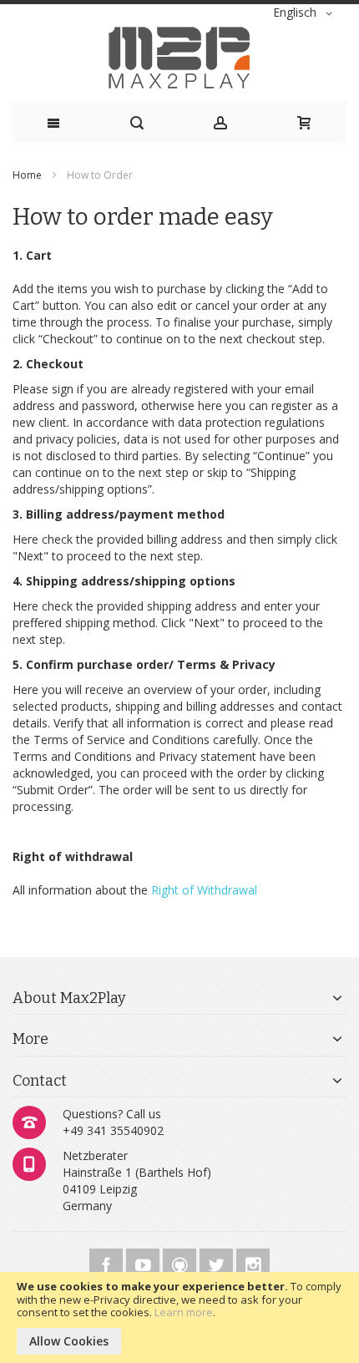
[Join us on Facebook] (107, 1262)
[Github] (181, 1262)
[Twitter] (218, 1262)
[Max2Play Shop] (179, 58)
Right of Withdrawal (204, 890)
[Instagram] (253, 1262)
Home (28, 175)
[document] (179, 1317)
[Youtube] (144, 1262)
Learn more (183, 1312)
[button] (305, 13)
